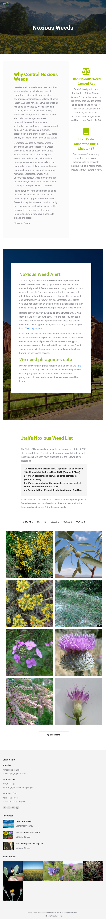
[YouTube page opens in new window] (13, 807)
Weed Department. (34, 328)
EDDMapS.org (47, 307)
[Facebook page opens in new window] (5, 807)
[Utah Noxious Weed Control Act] (86, 71)
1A (38, 522)
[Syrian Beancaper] (13, 871)
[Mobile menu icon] (101, 4)
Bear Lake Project (24, 821)
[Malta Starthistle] (13, 891)
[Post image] (29, 554)
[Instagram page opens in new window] (17, 807)
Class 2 (55, 522)
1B (45, 522)
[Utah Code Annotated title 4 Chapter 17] (86, 131)
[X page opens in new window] (9, 807)
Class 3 (67, 522)
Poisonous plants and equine (29, 843)
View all (28, 522)
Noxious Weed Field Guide (28, 832)
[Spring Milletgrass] (33, 871)
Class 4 (80, 522)
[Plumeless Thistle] (73, 871)
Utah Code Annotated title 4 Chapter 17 (86, 144)
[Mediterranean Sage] (93, 871)
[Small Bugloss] (53, 871)
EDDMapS (24, 333)
